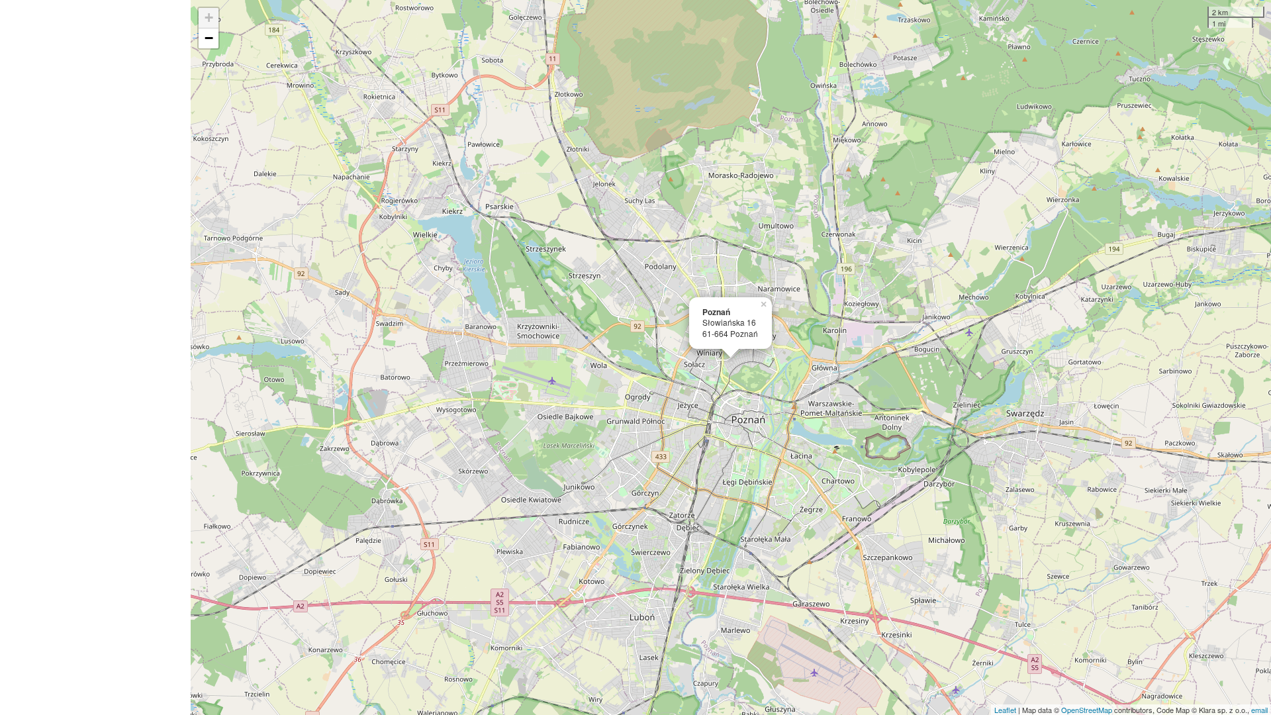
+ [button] (209, 17)
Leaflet (1005, 709)
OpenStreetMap (1086, 709)
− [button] (209, 38)
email (1259, 709)
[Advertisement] (95, 357)
